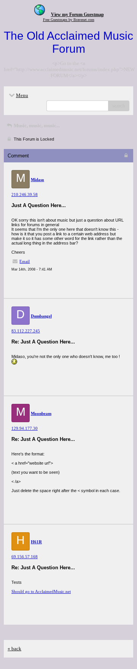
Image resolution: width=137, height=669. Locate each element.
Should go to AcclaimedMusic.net (41, 591)
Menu (22, 95)
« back (14, 648)
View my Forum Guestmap (77, 14)
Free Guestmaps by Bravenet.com (68, 20)
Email (24, 261)
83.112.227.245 (25, 331)
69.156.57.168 (24, 556)
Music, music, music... (36, 125)
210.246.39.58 (24, 194)
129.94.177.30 (24, 428)
